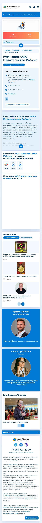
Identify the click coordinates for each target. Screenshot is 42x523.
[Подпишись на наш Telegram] (15, 444)
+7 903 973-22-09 (21, 449)
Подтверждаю (31, 518)
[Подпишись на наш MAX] (26, 444)
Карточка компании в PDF (18, 105)
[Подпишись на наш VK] (21, 444)
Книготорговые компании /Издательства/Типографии (15, 65)
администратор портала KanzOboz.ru (21, 452)
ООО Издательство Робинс (19, 117)
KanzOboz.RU (8, 432)
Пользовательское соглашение (14, 495)
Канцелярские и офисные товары (13, 8)
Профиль (9, 42)
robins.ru (11, 94)
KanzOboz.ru (17, 461)
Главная (7, 50)
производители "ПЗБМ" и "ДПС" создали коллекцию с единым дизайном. (19, 14)
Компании (15, 50)
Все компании (27, 50)
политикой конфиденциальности (26, 499)
